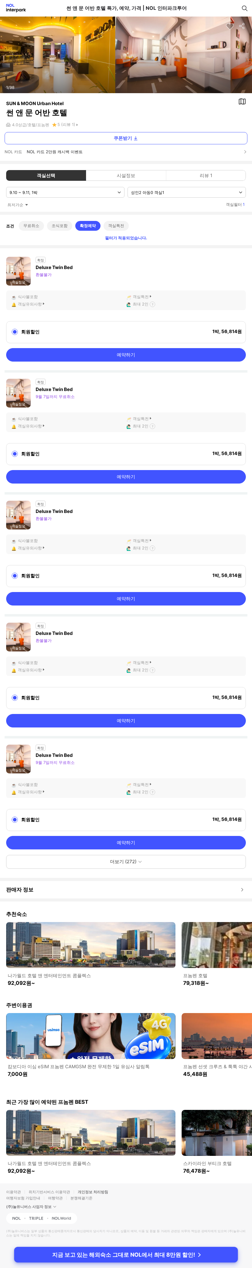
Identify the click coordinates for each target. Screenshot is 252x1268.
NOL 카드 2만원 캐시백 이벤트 (55, 151)
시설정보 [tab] (126, 175)
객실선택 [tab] (46, 175)
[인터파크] (13, 8)
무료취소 (31, 225)
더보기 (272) (123, 861)
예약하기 (126, 355)
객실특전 (116, 225)
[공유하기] (242, 26)
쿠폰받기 (123, 138)
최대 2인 (140, 304)
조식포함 (60, 225)
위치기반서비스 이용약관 (49, 1192)
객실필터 (235, 204)
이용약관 (13, 1192)
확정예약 (88, 225)
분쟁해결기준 (81, 1198)
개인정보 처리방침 (93, 1192)
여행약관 (55, 1198)
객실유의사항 (30, 304)
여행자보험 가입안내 (23, 1198)
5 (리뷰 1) (66, 124)
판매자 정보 (19, 889)
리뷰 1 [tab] (206, 175)
